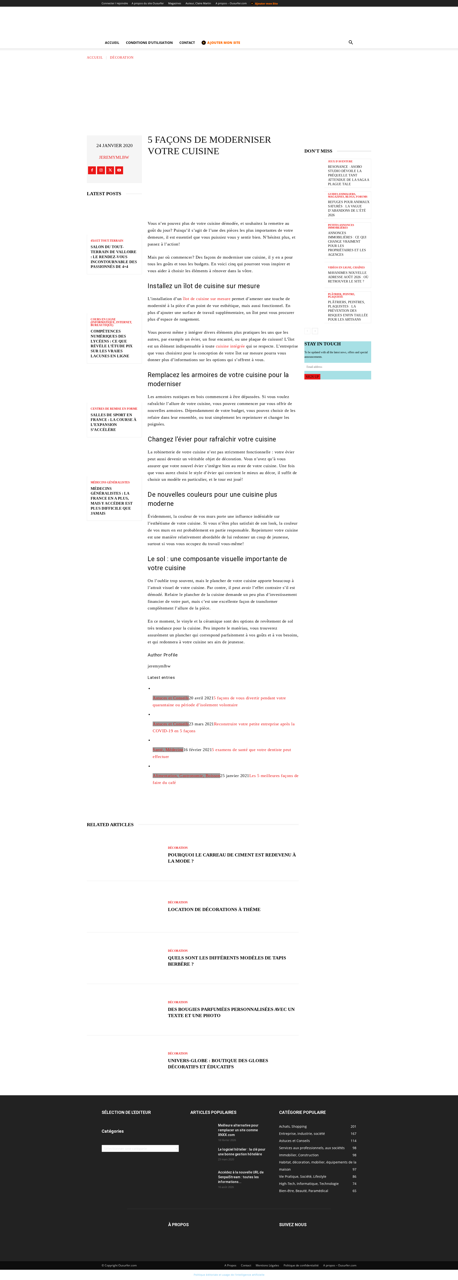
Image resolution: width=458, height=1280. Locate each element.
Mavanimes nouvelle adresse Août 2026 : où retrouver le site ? (348, 277)
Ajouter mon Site (264, 3)
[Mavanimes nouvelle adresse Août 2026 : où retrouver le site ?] (314, 275)
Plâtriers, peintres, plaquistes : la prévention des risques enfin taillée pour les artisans (348, 310)
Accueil (112, 42)
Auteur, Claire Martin (198, 3)
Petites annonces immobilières (341, 226)
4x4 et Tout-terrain (107, 240)
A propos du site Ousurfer (148, 3)
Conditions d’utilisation (149, 42)
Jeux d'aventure (340, 161)
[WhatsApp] (248, 170)
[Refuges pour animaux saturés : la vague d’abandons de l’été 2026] (314, 204)
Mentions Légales (267, 1265)
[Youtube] (119, 170)
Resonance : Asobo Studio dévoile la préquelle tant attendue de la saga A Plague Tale (348, 175)
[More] (262, 170)
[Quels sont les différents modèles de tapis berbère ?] (125, 958)
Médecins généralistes (110, 482)
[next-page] (315, 331)
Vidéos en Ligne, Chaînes (346, 267)
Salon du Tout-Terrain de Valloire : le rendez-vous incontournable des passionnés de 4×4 (114, 257)
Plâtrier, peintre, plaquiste (341, 295)
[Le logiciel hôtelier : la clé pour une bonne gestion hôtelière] (202, 1155)
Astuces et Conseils (171, 698)
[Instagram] (101, 170)
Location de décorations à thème (214, 909)
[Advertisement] (229, 96)
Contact (187, 42)
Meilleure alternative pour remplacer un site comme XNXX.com (238, 1130)
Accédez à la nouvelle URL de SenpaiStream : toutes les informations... (241, 1177)
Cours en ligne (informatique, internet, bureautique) (111, 322)
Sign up (312, 377)
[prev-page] (307, 331)
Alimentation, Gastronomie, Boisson (186, 775)
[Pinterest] (234, 170)
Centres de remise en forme (114, 408)
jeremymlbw (114, 157)
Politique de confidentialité (301, 1265)
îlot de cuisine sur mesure (206, 298)
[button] (350, 43)
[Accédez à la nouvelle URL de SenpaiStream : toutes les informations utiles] (202, 1178)
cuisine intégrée (230, 346)
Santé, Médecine (168, 749)
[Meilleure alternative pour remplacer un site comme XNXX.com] (202, 1131)
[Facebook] (92, 170)
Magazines (174, 3)
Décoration (122, 57)
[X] (110, 170)
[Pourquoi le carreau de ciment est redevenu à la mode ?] (125, 855)
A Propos (230, 1265)
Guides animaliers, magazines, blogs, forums (347, 195)
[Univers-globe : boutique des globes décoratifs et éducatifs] (125, 1061)
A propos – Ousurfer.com (231, 3)
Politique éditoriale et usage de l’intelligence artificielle (229, 1274)
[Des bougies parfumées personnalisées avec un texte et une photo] (125, 1010)
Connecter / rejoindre (115, 3)
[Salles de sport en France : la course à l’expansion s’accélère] (114, 386)
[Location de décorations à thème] (125, 907)
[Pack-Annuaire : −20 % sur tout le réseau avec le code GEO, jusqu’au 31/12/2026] (223, 200)
